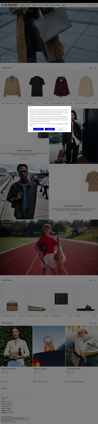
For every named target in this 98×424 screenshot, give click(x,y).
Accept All (38, 129)
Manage (61, 129)
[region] (49, 119)
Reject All (49, 129)
